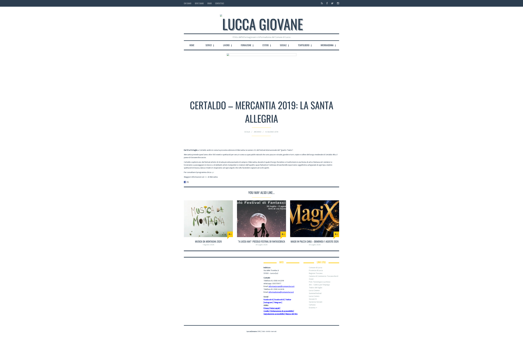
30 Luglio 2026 (261, 244)
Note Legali (274, 308)
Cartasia (312, 304)
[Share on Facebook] (185, 182)
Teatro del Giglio (315, 287)
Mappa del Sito (291, 313)
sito (205, 177)
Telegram (277, 302)
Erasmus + (313, 307)
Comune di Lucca (315, 267)
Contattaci (219, 3)
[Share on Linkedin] (191, 182)
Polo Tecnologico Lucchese (319, 281)
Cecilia (247, 131)
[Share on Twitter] (188, 182)
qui (213, 172)
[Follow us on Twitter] (332, 3)
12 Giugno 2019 (271, 131)
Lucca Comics (314, 296)
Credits (266, 311)
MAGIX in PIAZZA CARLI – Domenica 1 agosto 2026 (315, 241)
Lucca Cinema (314, 290)
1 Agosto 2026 (208, 244)
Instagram (268, 302)
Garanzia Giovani (315, 301)
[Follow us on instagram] (337, 3)
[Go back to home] (261, 22)
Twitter (288, 299)
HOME (191, 45)
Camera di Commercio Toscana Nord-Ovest (324, 278)
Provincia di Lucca (316, 270)
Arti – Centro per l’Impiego (319, 284)
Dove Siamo (199, 3)
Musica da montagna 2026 (208, 241)
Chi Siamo (187, 3)
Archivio (257, 131)
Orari (209, 3)
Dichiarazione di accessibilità (281, 311)
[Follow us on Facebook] (327, 3)
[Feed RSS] (322, 3)
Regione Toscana (315, 273)
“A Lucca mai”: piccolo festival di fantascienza (261, 241)
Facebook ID (279, 299)
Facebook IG (268, 299)
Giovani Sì (313, 299)
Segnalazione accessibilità (274, 313)
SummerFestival (315, 293)
